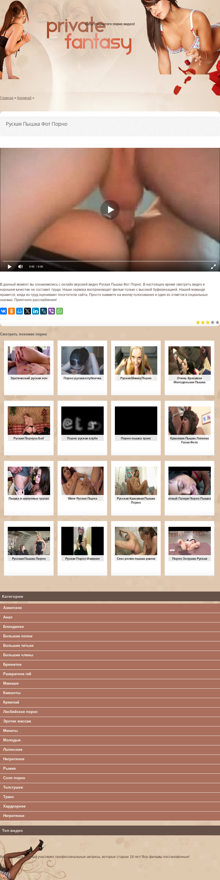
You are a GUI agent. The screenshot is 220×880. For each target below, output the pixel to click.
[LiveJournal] (43, 311)
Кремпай (11, 702)
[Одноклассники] (11, 311)
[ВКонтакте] (3, 311)
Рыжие (9, 768)
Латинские (12, 749)
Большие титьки (18, 645)
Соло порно (14, 778)
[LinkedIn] (35, 311)
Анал (7, 617)
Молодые (12, 740)
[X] (27, 311)
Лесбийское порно (20, 712)
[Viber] (51, 311)
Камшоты (12, 693)
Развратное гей (17, 674)
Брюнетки (12, 664)
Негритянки (13, 759)
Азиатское (12, 608)
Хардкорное (14, 806)
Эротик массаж (17, 721)
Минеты (10, 730)
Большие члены (18, 655)
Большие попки (17, 636)
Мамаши (11, 683)
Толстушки (13, 787)
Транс (8, 797)
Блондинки (13, 626)
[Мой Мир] (19, 311)
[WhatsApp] (59, 311)
